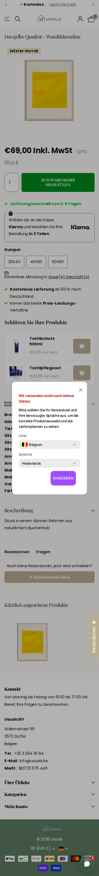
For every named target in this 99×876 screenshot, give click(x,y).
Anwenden (63, 478)
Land (22, 436)
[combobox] (32, 444)
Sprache (25, 454)
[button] (81, 389)
